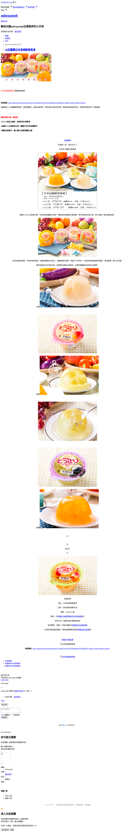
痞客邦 (16, 691)
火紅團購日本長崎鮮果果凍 (20, 49)
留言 (21, 691)
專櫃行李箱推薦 (67, 640)
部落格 (7, 38)
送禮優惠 (67, 140)
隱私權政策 (79, 805)
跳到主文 (4, 21)
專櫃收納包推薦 (83, 630)
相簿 (6, 36)
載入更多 (4, 704)
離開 (12, 830)
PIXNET (51, 805)
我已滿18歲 (5, 830)
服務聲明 (87, 805)
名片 (6, 41)
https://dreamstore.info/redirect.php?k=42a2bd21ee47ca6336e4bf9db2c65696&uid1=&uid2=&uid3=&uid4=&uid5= (47, 103)
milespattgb (9, 15)
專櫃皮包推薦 (62, 616)
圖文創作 (18, 31)
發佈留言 (4, 717)
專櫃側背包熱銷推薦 (79, 625)
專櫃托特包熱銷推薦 (75, 616)
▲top (3, 700)
